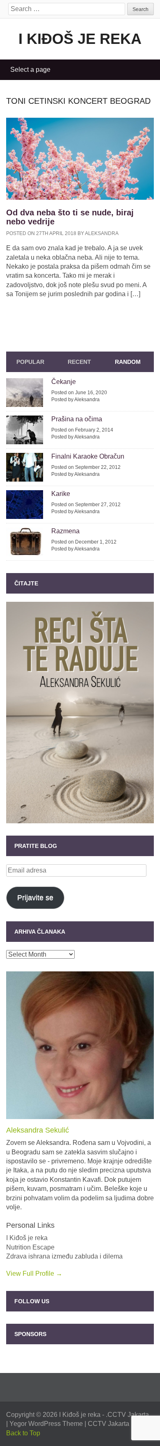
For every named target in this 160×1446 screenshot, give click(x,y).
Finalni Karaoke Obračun (87, 456)
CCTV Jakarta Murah (118, 1423)
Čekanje (63, 381)
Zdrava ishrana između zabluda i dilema (64, 1256)
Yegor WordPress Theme (46, 1423)
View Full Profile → (34, 1273)
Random (128, 362)
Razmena (65, 531)
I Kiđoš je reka (80, 38)
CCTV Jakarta (128, 1414)
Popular (30, 362)
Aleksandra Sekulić (37, 1130)
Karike (60, 493)
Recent (79, 362)
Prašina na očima (76, 419)
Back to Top (23, 1433)
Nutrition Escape (30, 1247)
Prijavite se (35, 897)
